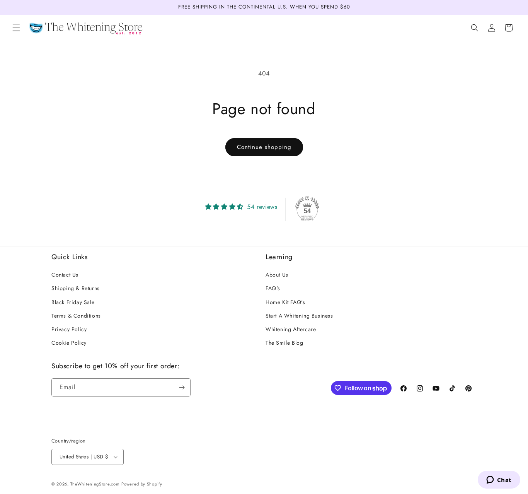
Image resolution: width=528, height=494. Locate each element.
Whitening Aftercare (291, 329)
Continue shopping (264, 147)
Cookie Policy (69, 343)
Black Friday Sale (72, 302)
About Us (277, 275)
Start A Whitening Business (299, 316)
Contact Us (64, 275)
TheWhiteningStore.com (95, 484)
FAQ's (273, 288)
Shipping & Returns (75, 288)
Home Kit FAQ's (285, 302)
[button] (16, 27)
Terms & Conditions (76, 316)
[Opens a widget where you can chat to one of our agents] (498, 480)
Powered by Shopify (141, 484)
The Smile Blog (284, 343)
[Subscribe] (181, 387)
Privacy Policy (69, 329)
